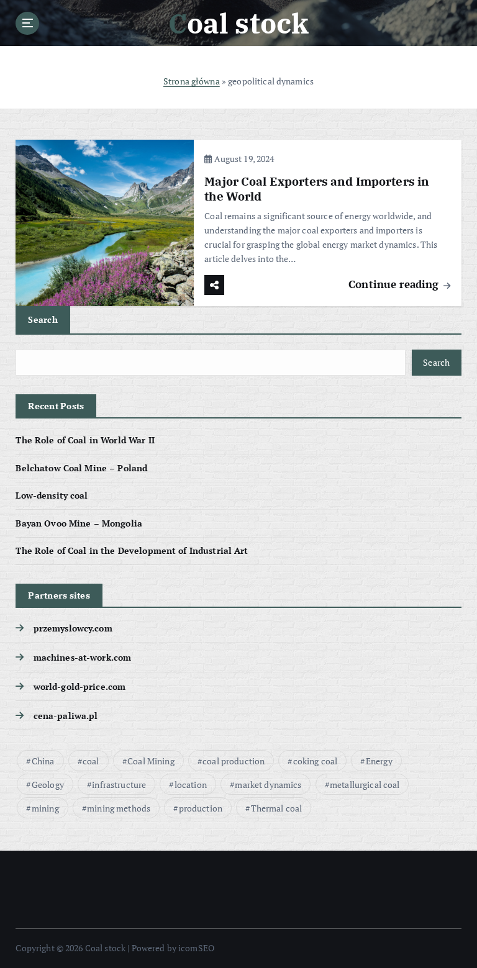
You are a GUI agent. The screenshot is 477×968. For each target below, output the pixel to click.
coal (91, 761)
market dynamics (268, 784)
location (191, 784)
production (200, 808)
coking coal (315, 761)
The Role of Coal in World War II (85, 440)
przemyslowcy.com (73, 628)
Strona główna (191, 81)
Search (43, 319)
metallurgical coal (364, 784)
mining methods (118, 808)
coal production (233, 761)
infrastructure (119, 784)
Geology (48, 784)
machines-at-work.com (82, 657)
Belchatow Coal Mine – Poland (81, 468)
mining (45, 808)
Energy (379, 761)
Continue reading (395, 284)
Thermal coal (276, 808)
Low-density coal (52, 495)
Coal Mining (151, 761)
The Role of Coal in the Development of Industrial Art (132, 550)
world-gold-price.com (79, 686)
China (43, 761)
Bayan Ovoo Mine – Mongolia (79, 523)
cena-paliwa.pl (66, 715)
